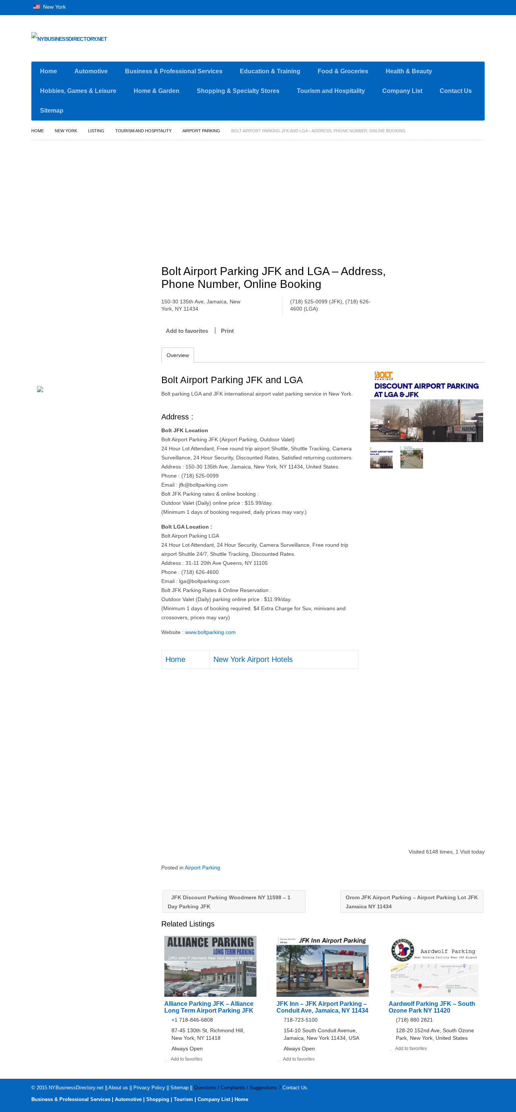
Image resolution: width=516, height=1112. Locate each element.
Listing (96, 130)
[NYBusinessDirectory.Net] (103, 40)
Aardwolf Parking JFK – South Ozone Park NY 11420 (432, 1007)
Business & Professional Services (173, 71)
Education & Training (270, 71)
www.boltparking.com (210, 632)
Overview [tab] (178, 355)
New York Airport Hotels (253, 659)
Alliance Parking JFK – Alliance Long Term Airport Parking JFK (208, 1007)
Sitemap (51, 110)
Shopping (157, 1099)
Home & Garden (156, 91)
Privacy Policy (149, 1087)
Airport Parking (201, 130)
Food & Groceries (343, 71)
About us (118, 1087)
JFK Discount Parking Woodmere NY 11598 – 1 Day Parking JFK (229, 901)
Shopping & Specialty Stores (238, 91)
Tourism (183, 1099)
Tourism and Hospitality (331, 91)
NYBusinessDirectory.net (76, 1087)
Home (48, 71)
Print (227, 331)
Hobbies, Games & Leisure (78, 91)
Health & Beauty (409, 71)
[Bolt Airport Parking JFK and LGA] (426, 404)
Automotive (91, 71)
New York (54, 7)
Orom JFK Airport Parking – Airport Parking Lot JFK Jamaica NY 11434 (412, 901)
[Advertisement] (327, 199)
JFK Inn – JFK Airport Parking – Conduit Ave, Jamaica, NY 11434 (322, 1007)
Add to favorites (187, 331)
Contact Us (456, 91)
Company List (402, 91)
